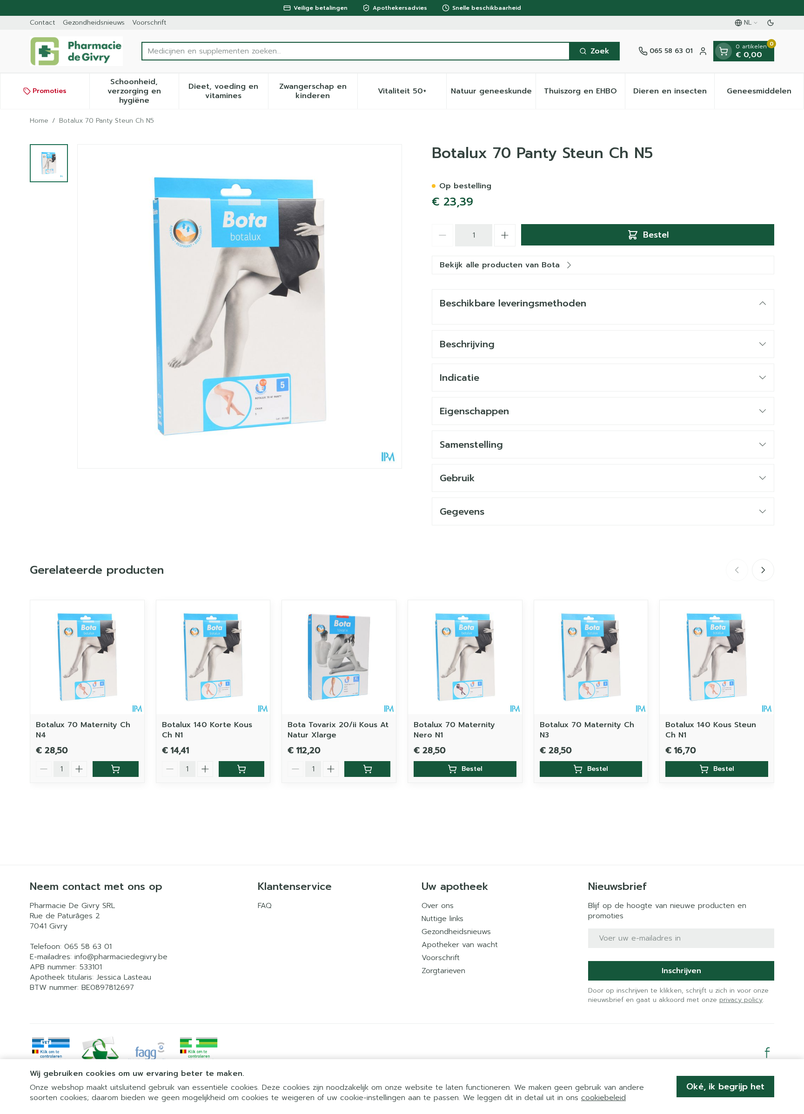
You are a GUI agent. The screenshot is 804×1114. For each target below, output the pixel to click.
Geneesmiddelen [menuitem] (765, 93)
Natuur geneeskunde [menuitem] (493, 93)
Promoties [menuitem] (50, 91)
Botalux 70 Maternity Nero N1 (454, 730)
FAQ (265, 906)
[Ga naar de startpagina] (76, 51)
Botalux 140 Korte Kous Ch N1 (207, 730)
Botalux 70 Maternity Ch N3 (587, 730)
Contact (42, 22)
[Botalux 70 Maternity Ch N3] (591, 657)
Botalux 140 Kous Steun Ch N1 (710, 730)
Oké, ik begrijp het (725, 1086)
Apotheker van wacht (460, 945)
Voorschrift (149, 22)
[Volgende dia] (763, 570)
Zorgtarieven (443, 971)
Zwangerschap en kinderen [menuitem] (318, 91)
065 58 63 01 (88, 946)
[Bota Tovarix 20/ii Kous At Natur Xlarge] (339, 657)
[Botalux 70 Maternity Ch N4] (87, 657)
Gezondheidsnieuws (94, 22)
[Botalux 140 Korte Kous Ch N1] (213, 657)
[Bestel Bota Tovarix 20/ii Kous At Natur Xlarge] (367, 769)
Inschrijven (681, 970)
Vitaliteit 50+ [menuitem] (412, 93)
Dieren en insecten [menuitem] (673, 93)
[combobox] (355, 51)
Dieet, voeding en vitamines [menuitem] (228, 91)
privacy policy (741, 1000)
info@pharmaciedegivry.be (121, 956)
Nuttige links (442, 919)
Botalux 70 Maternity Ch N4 (83, 730)
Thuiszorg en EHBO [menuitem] (584, 93)
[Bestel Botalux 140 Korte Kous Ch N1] (242, 769)
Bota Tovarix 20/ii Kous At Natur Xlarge (338, 730)
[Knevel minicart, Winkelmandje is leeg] (723, 51)
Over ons (438, 906)
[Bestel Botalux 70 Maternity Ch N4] (116, 769)
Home (39, 121)
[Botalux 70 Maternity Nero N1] (465, 657)
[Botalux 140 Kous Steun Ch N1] (717, 657)
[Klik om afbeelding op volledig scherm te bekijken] (240, 306)
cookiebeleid (603, 1097)
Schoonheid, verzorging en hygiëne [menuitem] (143, 91)
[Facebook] (767, 1053)
